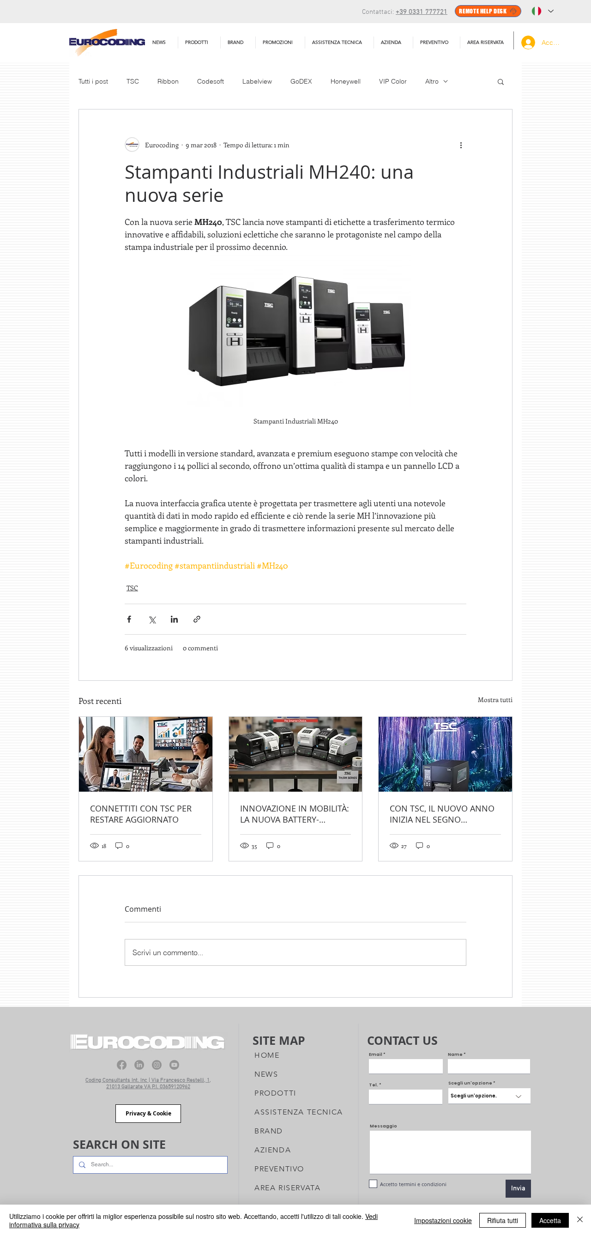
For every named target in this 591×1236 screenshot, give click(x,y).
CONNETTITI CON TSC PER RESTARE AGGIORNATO (141, 814)
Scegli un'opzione (470, 1083)
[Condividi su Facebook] (129, 619)
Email (375, 1055)
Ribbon (168, 81)
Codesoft (210, 81)
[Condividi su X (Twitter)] (151, 619)
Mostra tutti (495, 699)
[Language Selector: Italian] (542, 11)
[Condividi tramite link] (197, 619)
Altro (432, 81)
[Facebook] (122, 1065)
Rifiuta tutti (502, 1220)
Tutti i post (93, 81)
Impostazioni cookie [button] (443, 1220)
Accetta (550, 1220)
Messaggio (383, 1126)
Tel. (373, 1085)
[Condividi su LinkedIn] (174, 619)
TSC (133, 81)
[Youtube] (174, 1065)
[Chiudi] (579, 1220)
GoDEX (301, 81)
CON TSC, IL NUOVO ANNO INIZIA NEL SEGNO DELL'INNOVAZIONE (442, 814)
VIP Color (393, 81)
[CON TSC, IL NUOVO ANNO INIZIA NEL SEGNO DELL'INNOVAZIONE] (445, 754)
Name (455, 1055)
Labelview (257, 81)
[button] (339, 42)
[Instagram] (157, 1065)
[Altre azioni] (460, 144)
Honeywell (346, 81)
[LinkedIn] (139, 1065)
